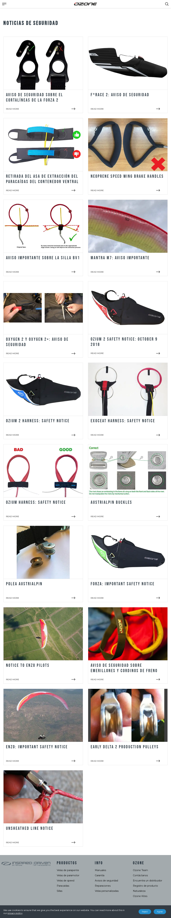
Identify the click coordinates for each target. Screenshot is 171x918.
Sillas (59, 890)
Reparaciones (103, 885)
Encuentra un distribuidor (147, 880)
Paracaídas (63, 885)
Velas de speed (65, 880)
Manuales (100, 870)
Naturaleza (139, 890)
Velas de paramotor (68, 875)
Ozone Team (140, 870)
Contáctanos (140, 875)
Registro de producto (145, 885)
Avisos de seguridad (106, 880)
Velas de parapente (68, 870)
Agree (160, 911)
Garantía (99, 875)
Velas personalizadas (107, 890)
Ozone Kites (140, 896)
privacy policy (15, 913)
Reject (145, 911)
